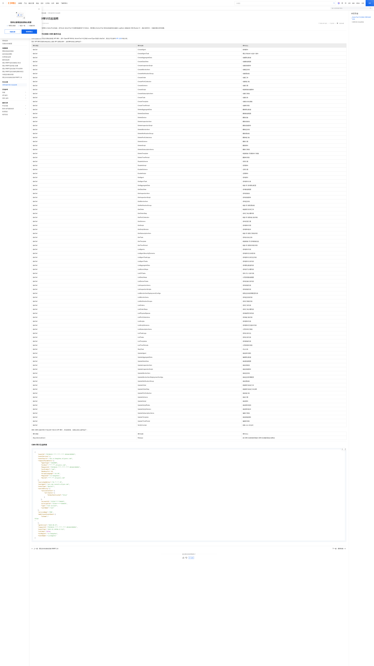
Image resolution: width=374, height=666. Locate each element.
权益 (37, 3)
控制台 (358, 3)
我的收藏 (341, 23)
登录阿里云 (29, 32)
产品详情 (332, 23)
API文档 (119, 38)
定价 (42, 3)
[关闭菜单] (3, 3)
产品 (25, 3)
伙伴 (52, 3)
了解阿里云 (64, 3)
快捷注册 (12, 32)
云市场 (47, 3)
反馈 (192, 558)
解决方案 (31, 3)
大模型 (20, 3)
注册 (363, 3)
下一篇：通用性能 (337, 548)
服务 (57, 3)
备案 (353, 3)
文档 (349, 3)
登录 (370, 3)
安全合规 (43, 13)
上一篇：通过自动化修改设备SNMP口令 (46, 548)
